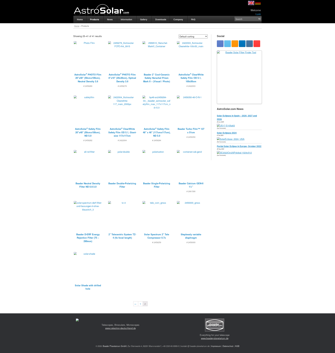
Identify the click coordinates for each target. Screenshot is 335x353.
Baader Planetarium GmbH (114, 346)
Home (76, 25)
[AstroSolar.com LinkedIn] (242, 43)
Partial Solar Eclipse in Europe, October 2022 (239, 146)
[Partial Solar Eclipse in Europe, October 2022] (235, 152)
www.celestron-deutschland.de (120, 328)
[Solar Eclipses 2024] (231, 139)
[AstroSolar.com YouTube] (257, 43)
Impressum (216, 346)
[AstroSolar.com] (101, 10)
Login (258, 13)
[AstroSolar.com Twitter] (227, 43)
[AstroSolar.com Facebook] (220, 43)
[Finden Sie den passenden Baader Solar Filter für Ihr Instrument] (239, 77)
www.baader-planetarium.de (214, 338)
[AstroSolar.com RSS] (235, 43)
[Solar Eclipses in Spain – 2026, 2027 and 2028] (227, 125)
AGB (237, 346)
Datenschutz (228, 346)
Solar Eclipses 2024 (227, 132)
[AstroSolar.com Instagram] (249, 43)
